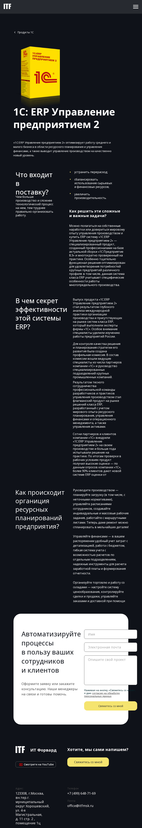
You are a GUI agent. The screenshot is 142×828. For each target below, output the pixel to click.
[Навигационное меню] (135, 7)
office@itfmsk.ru (80, 805)
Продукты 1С (25, 32)
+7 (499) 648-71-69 (81, 793)
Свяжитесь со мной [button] (88, 762)
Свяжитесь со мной (110, 706)
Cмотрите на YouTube (36, 764)
